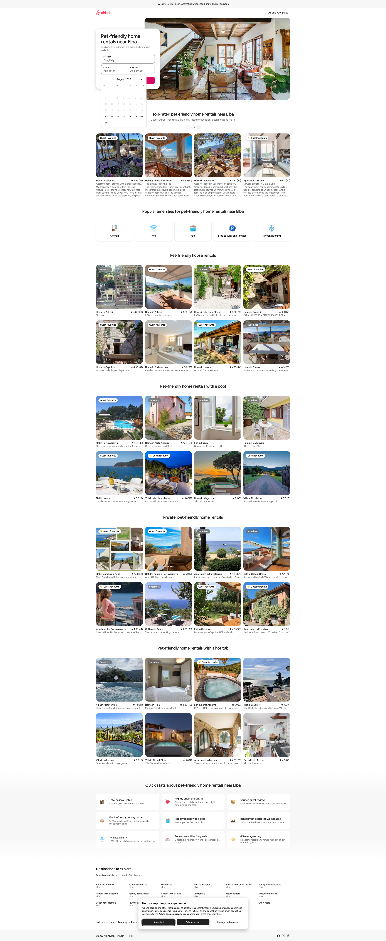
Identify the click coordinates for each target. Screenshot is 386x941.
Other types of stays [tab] (106, 875)
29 (135, 116)
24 (106, 116)
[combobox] (127, 60)
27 (123, 116)
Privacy (120, 935)
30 (141, 116)
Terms (130, 935)
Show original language (217, 4)
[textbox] (114, 71)
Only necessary (193, 922)
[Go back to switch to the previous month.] (106, 79)
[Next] (198, 127)
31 (106, 122)
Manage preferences (227, 922)
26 (117, 116)
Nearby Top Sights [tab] (130, 875)
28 (129, 116)
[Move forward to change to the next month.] (141, 79)
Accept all (158, 922)
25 (112, 116)
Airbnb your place (278, 12)
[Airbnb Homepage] (103, 12)
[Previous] (187, 127)
